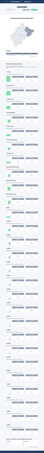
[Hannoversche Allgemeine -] (22, 2)
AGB (37, 451)
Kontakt (28, 451)
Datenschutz (35, 451)
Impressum (31, 451)
